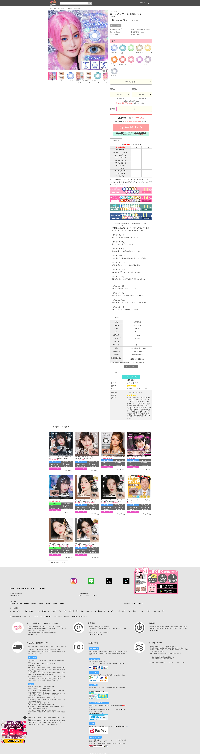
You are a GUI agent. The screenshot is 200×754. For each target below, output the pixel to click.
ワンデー (81, 596)
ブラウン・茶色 (14, 611)
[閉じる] (25, 717)
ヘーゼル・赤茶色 (27, 611)
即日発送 (127, 604)
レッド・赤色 (52, 611)
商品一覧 (56, 8)
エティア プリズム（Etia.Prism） (71, 8)
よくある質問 (57, 616)
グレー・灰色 (62, 611)
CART (33, 589)
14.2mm (26, 604)
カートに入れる (133, 127)
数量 (112, 109)
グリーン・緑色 (108, 611)
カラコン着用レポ (137, 604)
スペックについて (131, 366)
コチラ (125, 184)
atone (120, 709)
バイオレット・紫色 (144, 611)
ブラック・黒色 (73, 611)
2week (88, 596)
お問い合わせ (83, 616)
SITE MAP (41, 589)
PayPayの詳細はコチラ (120, 726)
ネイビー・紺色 (120, 611)
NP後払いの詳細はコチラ (96, 691)
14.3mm (33, 604)
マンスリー (96, 596)
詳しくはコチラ (154, 630)
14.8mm (54, 604)
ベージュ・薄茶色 (40, 611)
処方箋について (32, 634)
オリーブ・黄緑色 (96, 611)
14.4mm (40, 604)
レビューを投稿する (131, 377)
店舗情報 (66, 616)
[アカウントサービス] (149, 3)
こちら (41, 725)
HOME (12, 589)
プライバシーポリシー (35, 616)
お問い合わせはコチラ (95, 634)
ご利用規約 (47, 616)
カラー (114, 41)
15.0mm (62, 604)
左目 (112, 89)
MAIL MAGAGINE (23, 589)
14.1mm (19, 604)
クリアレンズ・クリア (159, 611)
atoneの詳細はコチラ (95, 713)
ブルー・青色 (131, 611)
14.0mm (12, 604)
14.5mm (47, 604)
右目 (135, 89)
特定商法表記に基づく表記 (18, 616)
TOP (50, 8)
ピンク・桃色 (85, 611)
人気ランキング (14, 596)
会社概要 (74, 616)
